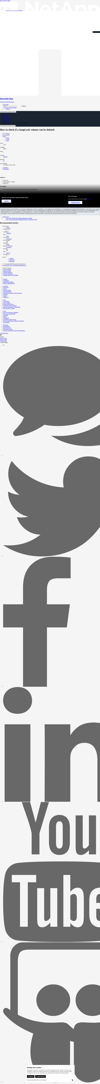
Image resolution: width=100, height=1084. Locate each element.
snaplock (5, 157)
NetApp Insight (7, 290)
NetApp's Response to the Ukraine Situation (14, 330)
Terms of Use (3, 338)
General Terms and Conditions (10, 312)
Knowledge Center (7, 329)
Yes (7, 241)
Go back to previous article (9, 107)
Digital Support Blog (8, 282)
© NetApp (4, 333)
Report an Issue (7, 271)
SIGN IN (6, 201)
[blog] (3, 345)
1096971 (11, 258)
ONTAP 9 (5, 117)
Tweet (7, 139)
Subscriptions (6, 326)
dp (3, 161)
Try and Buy (6, 301)
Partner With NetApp (8, 304)
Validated (8, 233)
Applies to (5, 167)
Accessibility (6, 322)
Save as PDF (6, 135)
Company (5, 286)
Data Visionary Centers (9, 308)
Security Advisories (8, 273)
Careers (5, 296)
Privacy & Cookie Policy (9, 314)
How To (8, 253)
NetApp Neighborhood (9, 283)
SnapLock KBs (7, 121)
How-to (8, 227)
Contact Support (7, 269)
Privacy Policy (3, 339)
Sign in (8, 109)
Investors (5, 294)
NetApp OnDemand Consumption (11, 307)
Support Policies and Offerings (10, 275)
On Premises (6, 116)
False (7, 236)
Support (89, 199)
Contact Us (6, 297)
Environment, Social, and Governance (12, 293)
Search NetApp (7, 327)
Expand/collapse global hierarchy (8, 111)
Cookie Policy (3, 341)
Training (5, 279)
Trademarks (6, 318)
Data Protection (7, 118)
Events (4, 289)
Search (5, 106)
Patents (5, 316)
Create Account (75, 202)
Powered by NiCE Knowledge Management (14, 265)
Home (4, 114)
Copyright (5, 315)
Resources (5, 325)
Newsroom (6, 287)
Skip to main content (5, 0)
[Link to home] (7, 102)
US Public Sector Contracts (10, 305)
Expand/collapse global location (8, 125)
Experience (9, 239)
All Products (8, 8)
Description (6, 169)
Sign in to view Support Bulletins (14, 10)
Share (4, 136)
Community (6, 280)
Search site (5, 104)
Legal (4, 311)
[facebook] (37, 686)
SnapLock (5, 120)
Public (7, 244)
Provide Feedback (7, 272)
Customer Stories (7, 291)
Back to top (6, 216)
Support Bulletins (9, 9)
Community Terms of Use (9, 319)
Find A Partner (6, 302)
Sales (4, 300)
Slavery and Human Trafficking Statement (13, 321)
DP (7, 250)
